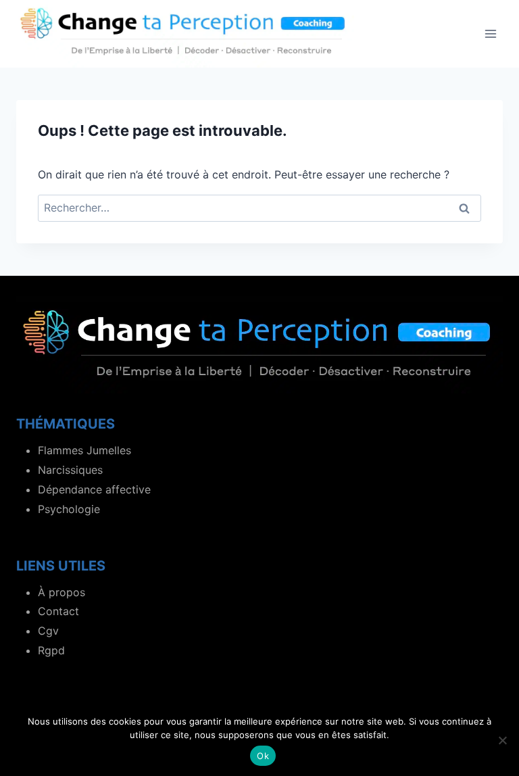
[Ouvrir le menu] (490, 33)
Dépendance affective (94, 489)
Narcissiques (70, 470)
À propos (61, 592)
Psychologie (69, 509)
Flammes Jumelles (84, 450)
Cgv (48, 630)
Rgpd (51, 650)
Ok (263, 755)
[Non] (502, 740)
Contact (58, 611)
